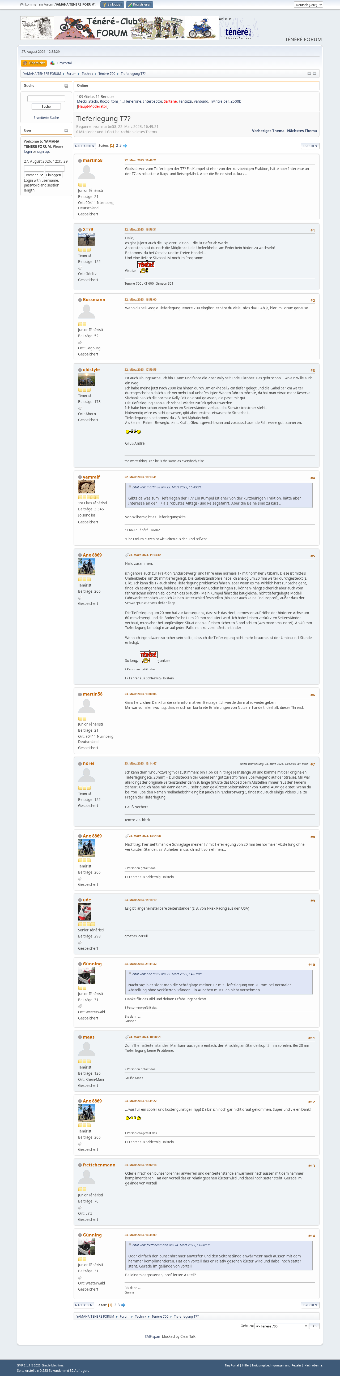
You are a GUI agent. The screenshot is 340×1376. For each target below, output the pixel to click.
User (27, 130)
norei (88, 763)
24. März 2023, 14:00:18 (140, 1165)
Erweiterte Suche (46, 117)
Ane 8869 (92, 555)
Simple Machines (53, 1365)
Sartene (170, 101)
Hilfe (245, 1365)
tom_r (116, 101)
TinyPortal (232, 1365)
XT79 (88, 229)
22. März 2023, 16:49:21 (140, 160)
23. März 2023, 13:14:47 (140, 763)
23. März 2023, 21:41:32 (140, 964)
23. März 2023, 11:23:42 (145, 555)
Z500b (236, 101)
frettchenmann (99, 1165)
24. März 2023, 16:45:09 (140, 1235)
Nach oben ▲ (313, 1365)
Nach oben (83, 1305)
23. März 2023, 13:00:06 (140, 694)
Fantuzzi (185, 101)
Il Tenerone (131, 101)
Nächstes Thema (302, 130)
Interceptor (152, 101)
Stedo (93, 101)
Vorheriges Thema (268, 130)
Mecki (82, 101)
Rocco (104, 101)
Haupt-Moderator (92, 106)
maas (89, 1037)
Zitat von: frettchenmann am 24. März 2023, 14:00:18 (171, 1245)
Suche (29, 86)
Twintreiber (219, 101)
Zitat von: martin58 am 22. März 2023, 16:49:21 (167, 487)
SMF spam (153, 1336)
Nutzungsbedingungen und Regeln (276, 1365)
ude (87, 900)
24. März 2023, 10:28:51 (145, 1037)
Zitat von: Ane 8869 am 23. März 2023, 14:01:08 (167, 974)
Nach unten (84, 146)
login (28, 151)
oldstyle (91, 369)
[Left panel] (309, 73)
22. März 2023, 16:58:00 (140, 299)
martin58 (93, 160)
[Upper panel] (314, 73)
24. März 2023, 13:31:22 (140, 1101)
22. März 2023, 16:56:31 (140, 229)
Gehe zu (247, 1325)
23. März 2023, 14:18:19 (140, 900)
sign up (43, 151)
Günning (92, 964)
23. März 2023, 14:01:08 (145, 836)
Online (82, 86)
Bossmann (94, 299)
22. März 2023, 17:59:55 (140, 369)
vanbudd (201, 101)
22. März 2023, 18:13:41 (140, 477)
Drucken (310, 146)
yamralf (91, 477)
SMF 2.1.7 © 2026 (28, 1365)
